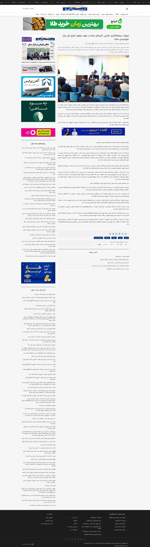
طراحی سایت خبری (27, 544)
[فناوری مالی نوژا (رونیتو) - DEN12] (38, 273)
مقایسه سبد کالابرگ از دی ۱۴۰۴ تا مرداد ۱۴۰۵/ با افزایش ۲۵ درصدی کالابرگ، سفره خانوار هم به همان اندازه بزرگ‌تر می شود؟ (38, 214)
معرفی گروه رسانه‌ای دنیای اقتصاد (117, 518)
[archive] (65, 539)
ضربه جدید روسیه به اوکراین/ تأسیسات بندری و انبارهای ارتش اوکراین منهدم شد (38, 422)
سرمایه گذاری (98, 238)
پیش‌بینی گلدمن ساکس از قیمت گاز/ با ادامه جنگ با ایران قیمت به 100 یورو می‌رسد (38, 332)
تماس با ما (74, 518)
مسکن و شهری (109, 14)
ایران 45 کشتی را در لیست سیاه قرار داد (45, 306)
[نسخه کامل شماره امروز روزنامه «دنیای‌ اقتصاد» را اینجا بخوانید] (38, 47)
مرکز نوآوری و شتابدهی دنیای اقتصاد (92, 524)
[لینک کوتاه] (125, 234)
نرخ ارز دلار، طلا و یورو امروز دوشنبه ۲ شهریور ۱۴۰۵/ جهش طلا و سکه (39, 360)
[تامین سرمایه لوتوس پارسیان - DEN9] (38, 111)
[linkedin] (116, 234)
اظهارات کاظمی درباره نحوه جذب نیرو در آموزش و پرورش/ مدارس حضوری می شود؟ (39, 231)
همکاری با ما (74, 530)
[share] (72, 539)
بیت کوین (91, 2)
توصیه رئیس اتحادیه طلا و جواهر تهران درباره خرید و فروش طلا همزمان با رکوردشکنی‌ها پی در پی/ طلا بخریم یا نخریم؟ (39, 324)
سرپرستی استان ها (72, 527)
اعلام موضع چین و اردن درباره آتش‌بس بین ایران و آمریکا (41, 329)
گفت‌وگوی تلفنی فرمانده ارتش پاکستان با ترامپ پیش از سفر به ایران (38, 241)
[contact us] (68, 539)
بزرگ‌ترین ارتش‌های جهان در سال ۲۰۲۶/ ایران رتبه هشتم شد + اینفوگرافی (39, 158)
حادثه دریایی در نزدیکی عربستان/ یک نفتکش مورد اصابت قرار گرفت (38, 441)
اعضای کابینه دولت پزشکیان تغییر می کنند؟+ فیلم (43, 459)
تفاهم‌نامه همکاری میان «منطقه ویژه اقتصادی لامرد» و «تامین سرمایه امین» (110, 266)
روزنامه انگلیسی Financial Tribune (92, 534)
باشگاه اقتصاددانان (70, 14)
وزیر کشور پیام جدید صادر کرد (48, 445)
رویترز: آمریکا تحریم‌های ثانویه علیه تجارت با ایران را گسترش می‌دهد (38, 297)
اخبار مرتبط (93, 252)
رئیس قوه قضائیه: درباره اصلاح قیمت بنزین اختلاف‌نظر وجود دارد (39, 353)
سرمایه (107, 238)
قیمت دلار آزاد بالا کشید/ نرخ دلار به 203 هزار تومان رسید (41, 387)
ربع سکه (143, 2)
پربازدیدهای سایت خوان (38, 144)
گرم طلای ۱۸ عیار (31, 2)
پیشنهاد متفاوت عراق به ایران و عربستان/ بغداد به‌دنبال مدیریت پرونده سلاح (40, 191)
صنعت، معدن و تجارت (94, 14)
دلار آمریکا (50, 2)
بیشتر (37, 14)
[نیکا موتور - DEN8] (38, 69)
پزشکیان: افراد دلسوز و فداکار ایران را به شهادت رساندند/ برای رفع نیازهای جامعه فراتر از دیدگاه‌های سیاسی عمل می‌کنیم (39, 391)
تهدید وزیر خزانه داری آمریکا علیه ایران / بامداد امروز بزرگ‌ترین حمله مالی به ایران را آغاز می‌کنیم (38, 148)
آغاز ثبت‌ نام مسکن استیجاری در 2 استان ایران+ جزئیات (42, 448)
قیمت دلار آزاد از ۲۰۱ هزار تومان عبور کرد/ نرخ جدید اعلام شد (40, 256)
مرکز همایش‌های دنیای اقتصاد (93, 521)
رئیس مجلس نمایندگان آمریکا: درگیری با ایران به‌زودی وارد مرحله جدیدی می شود (39, 222)
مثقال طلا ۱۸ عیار (8, 2)
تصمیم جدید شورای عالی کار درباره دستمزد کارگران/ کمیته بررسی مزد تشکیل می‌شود (38, 209)
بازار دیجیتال (83, 14)
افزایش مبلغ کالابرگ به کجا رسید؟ (47, 405)
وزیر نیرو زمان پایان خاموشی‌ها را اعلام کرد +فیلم (43, 195)
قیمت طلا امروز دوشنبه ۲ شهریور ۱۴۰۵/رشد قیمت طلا (42, 374)
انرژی (126, 238)
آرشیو (57, 14)
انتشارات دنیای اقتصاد (96, 518)
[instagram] (84, 539)
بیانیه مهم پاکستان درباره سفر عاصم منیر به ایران (43, 356)
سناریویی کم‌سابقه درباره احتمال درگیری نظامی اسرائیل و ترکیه (40, 218)
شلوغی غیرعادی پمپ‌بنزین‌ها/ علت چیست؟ (45, 294)
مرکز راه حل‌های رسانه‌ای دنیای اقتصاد (92, 531)
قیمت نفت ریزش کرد (50, 485)
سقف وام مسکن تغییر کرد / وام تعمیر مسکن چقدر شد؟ (41, 345)
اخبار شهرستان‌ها (125, 43)
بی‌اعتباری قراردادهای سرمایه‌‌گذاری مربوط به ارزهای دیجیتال (114, 259)
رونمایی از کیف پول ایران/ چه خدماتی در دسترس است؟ (41, 337)
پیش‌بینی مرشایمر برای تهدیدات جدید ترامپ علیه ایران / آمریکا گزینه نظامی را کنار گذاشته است (38, 341)
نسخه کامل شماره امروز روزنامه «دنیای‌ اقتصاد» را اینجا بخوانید (38, 62)
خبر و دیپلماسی (124, 14)
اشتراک (75, 524)
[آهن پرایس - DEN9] (38, 87)
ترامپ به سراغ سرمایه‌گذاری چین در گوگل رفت (117, 269)
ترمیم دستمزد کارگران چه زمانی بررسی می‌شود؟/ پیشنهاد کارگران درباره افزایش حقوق (39, 309)
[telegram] (113, 234)
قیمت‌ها (63, 14)
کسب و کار (43, 14)
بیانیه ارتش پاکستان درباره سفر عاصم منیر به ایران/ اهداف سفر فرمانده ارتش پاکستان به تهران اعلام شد (40, 168)
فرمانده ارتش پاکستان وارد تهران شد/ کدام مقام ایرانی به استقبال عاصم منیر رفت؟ (39, 163)
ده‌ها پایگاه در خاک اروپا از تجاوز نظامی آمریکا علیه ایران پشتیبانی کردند (39, 173)
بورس (103, 14)
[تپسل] (62, 128)
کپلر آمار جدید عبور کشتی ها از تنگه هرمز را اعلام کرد (42, 235)
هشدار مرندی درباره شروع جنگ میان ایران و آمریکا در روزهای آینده (38, 184)
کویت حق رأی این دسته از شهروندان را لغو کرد (43, 238)
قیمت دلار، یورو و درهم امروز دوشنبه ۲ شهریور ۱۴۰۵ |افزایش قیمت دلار (38, 365)
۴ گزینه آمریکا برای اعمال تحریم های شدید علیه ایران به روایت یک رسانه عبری (39, 204)
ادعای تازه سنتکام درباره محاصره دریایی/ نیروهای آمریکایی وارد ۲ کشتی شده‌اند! (39, 245)
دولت (114, 238)
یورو (126, 2)
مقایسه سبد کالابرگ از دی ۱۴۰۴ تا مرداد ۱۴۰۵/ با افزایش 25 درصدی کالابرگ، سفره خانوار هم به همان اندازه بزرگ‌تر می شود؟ (38, 476)
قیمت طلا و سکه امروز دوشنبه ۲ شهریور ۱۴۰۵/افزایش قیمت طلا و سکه (39, 301)
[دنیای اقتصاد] (75, 8)
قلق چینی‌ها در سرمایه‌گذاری (122, 256)
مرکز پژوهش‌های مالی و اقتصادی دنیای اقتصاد (91, 527)
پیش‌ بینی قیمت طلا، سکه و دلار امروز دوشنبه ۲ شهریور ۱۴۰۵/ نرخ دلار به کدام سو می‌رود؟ (38, 153)
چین (120, 238)
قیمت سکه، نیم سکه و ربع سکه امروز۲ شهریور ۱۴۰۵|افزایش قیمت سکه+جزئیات (39, 370)
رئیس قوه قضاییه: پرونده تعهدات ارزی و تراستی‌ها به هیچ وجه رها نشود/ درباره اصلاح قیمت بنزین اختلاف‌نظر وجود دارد (38, 383)
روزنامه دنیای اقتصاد (120, 521)
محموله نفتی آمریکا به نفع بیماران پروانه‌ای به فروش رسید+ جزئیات (38, 472)
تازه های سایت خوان (38, 290)
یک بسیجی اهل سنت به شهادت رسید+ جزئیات (43, 418)
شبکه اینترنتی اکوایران (120, 524)
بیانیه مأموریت (49, 521)
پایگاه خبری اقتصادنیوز (119, 530)
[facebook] (122, 234)
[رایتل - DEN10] (38, 132)
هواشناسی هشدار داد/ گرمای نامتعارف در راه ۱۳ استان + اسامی (39, 187)
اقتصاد (116, 14)
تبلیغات (75, 521)
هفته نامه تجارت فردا (120, 527)
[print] (110, 234)
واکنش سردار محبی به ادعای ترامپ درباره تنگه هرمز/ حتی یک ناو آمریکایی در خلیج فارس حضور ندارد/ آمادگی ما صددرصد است (39, 414)
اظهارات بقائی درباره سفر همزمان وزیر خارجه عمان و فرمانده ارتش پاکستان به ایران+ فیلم (39, 452)
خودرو (77, 14)
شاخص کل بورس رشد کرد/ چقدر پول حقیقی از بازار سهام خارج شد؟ (38, 396)
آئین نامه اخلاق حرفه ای (47, 524)
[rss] (75, 539)
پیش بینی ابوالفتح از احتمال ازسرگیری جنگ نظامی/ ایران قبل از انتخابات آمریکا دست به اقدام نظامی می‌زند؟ (39, 199)
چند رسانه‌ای (51, 14)
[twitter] (119, 234)
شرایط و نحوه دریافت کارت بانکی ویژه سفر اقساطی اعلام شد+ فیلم (39, 227)
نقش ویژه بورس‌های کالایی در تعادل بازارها (118, 263)
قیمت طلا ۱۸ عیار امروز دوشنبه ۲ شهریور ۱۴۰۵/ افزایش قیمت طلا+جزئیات (40, 378)
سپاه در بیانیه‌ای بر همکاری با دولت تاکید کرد (44, 314)
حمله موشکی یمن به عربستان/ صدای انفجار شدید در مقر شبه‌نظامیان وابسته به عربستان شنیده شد (38, 496)
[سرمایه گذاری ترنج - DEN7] (75, 23)
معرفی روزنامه (49, 518)
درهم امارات (108, 2)
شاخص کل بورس (71, 2)
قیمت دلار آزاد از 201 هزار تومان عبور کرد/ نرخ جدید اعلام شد (40, 456)
